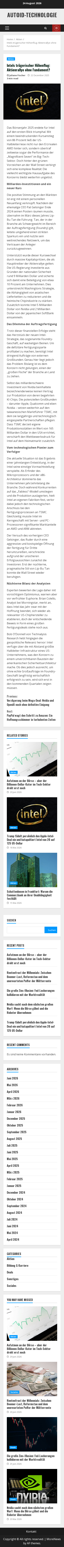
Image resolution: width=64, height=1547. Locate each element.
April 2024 (13, 1239)
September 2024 (17, 1206)
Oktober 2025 (15, 1125)
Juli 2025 (12, 1145)
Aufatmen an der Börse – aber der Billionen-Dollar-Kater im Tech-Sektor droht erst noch (32, 759)
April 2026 (13, 1092)
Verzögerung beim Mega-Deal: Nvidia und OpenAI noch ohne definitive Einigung (30, 700)
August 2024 (14, 1213)
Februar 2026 (15, 1105)
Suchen (11, 920)
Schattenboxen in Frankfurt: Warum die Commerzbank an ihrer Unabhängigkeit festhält (32, 870)
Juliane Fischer (17, 75)
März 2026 (13, 1098)
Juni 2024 (12, 1226)
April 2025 (13, 1166)
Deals (10, 1272)
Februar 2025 (15, 1179)
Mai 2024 (12, 1233)
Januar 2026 (14, 1112)
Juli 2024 (12, 1219)
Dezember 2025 (16, 1118)
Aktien (11, 59)
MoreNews (54, 1539)
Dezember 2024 (16, 1192)
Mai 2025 (12, 1159)
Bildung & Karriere (17, 1265)
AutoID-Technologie (32, 15)
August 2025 (14, 1139)
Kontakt (31, 1531)
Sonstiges (13, 1279)
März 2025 (13, 1172)
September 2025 (16, 1132)
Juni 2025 (12, 1152)
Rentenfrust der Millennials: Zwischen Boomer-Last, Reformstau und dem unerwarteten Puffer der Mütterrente (29, 977)
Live (56, 28)
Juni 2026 (12, 1078)
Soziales (11, 1286)
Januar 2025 (14, 1186)
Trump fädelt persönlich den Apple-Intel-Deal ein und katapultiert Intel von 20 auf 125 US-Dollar (32, 814)
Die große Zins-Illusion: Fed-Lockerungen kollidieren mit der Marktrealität (30, 992)
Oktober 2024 (15, 1199)
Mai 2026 (12, 1085)
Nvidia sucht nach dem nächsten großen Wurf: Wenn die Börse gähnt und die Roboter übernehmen (30, 1008)
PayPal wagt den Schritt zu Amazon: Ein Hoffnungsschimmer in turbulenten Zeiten (31, 715)
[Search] (45, 28)
